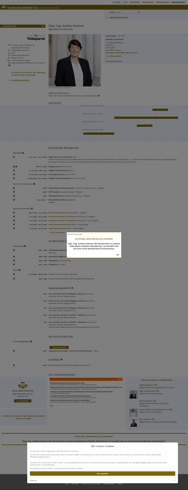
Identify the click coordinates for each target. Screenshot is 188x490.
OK (118, 255)
